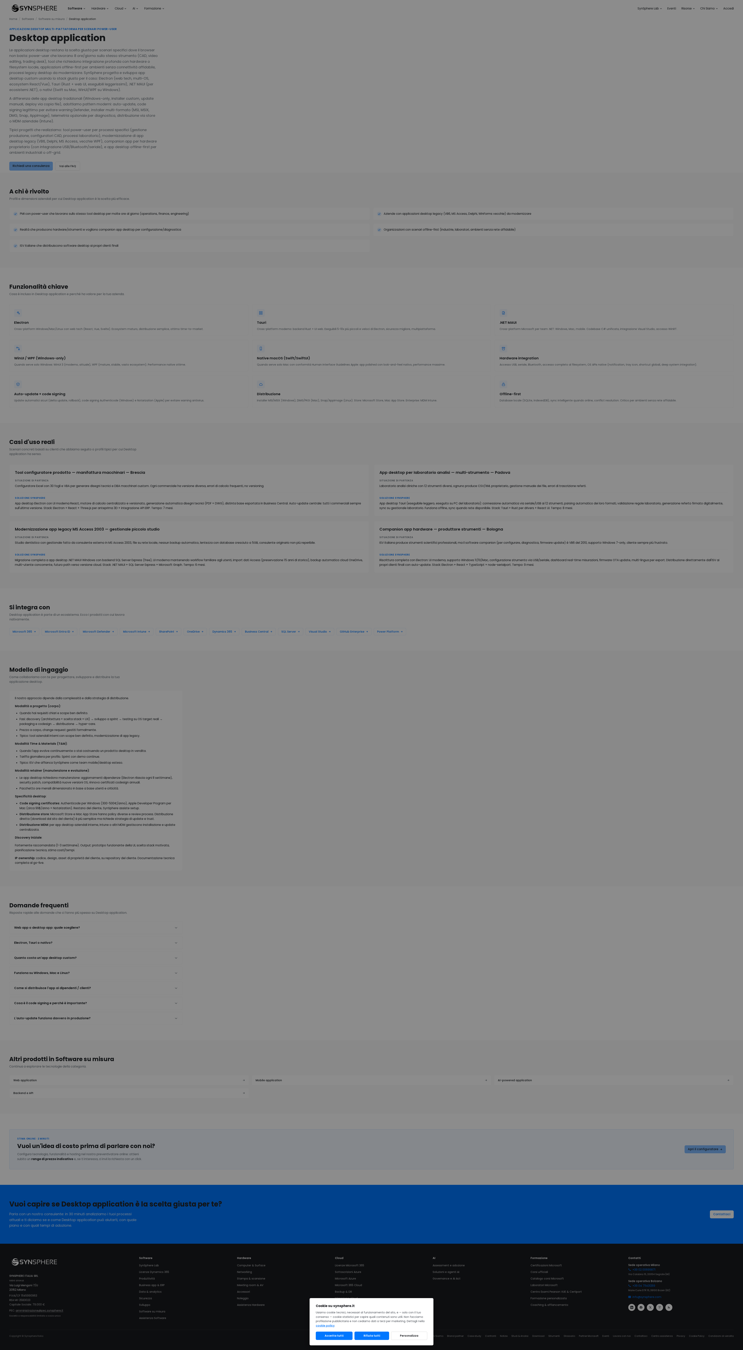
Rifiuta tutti (372, 1336)
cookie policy (325, 1326)
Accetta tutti (334, 1336)
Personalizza (409, 1336)
